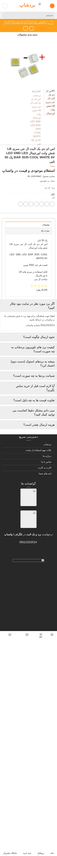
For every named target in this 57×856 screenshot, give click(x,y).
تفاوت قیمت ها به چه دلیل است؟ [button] (34, 400)
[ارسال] (5, 15)
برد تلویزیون (43, 21)
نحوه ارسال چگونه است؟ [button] (39, 337)
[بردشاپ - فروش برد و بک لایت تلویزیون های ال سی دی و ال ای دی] (28, 6)
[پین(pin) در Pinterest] (31, 204)
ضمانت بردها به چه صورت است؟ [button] (34, 375)
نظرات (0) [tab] (45, 231)
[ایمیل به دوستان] (36, 204)
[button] (52, 5)
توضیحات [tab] (46, 225)
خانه (51, 21)
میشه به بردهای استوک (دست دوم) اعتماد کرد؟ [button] (33, 363)
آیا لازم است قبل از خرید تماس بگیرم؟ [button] (35, 388)
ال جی (47, 188)
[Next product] (31, 28)
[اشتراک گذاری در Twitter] (41, 204)
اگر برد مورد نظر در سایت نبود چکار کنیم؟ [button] (32, 305)
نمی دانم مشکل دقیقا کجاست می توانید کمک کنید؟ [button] (33, 412)
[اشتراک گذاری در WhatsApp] (52, 204)
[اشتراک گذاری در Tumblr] (25, 204)
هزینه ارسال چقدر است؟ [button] (39, 424)
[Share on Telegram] (20, 204)
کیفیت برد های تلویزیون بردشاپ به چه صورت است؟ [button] (33, 349)
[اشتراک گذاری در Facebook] (46, 204)
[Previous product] (25, 28)
